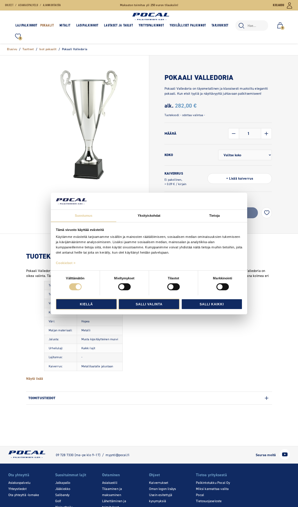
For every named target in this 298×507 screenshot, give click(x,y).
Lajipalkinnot (26, 25)
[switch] (124, 286)
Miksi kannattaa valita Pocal (212, 491)
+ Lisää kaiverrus (239, 178)
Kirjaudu (278, 5)
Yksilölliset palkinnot (188, 25)
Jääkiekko (62, 488)
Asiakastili (109, 482)
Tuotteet (28, 49)
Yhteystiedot (17, 488)
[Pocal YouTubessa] (284, 458)
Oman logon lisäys (162, 488)
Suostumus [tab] (83, 215)
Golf (58, 501)
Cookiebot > (66, 263)
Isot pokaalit (48, 49)
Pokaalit (47, 25)
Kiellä (86, 304)
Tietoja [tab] (214, 215)
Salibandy (62, 495)
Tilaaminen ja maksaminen (112, 491)
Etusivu (12, 49)
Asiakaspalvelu (19, 482)
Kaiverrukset (158, 482)
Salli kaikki (212, 304)
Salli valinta (149, 304)
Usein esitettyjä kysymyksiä (160, 498)
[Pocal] (150, 16)
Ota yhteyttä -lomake (23, 495)
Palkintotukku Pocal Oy (213, 482)
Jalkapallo (62, 482)
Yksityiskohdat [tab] (149, 215)
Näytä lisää (34, 378)
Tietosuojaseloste (209, 501)
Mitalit (65, 25)
